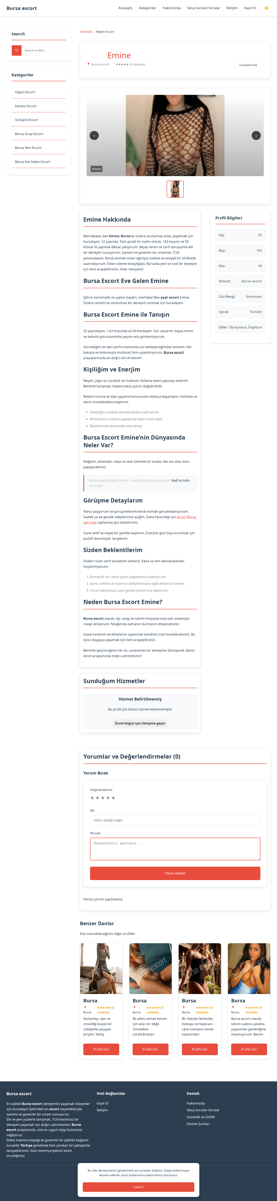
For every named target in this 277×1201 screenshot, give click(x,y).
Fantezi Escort (26, 106)
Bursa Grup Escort (29, 134)
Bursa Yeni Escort (28, 147)
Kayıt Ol (250, 8)
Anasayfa (125, 8)
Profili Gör (101, 1049)
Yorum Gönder (175, 873)
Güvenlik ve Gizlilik (201, 1117)
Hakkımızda (172, 8)
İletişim (232, 8)
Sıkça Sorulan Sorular (203, 8)
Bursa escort (21, 8)
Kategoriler (147, 8)
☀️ (266, 8)
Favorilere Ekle (248, 65)
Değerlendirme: (101, 790)
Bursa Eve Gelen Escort (32, 161)
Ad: (92, 810)
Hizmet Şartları (198, 1124)
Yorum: (95, 833)
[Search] (16, 50)
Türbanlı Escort (26, 120)
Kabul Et (138, 1187)
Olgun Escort (25, 92)
